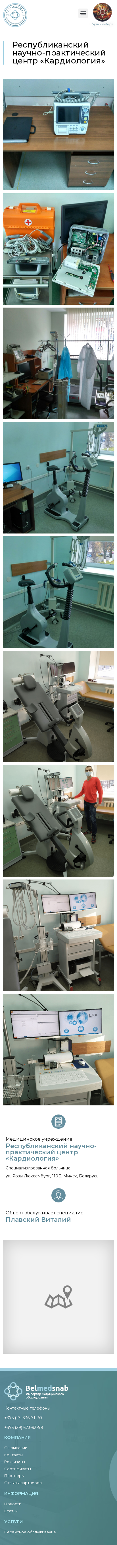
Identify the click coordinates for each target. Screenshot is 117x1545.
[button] (83, 13)
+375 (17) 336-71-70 (23, 1417)
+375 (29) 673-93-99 (23, 1427)
